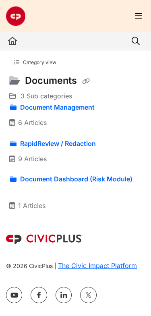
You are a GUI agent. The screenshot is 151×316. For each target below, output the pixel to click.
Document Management (57, 107)
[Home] (15, 16)
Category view (39, 62)
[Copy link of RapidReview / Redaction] (109, 143)
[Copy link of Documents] (85, 81)
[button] (133, 296)
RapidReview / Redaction (58, 143)
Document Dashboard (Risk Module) (75, 179)
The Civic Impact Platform (97, 266)
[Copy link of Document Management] (108, 107)
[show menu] (138, 16)
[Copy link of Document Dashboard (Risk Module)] (21, 190)
